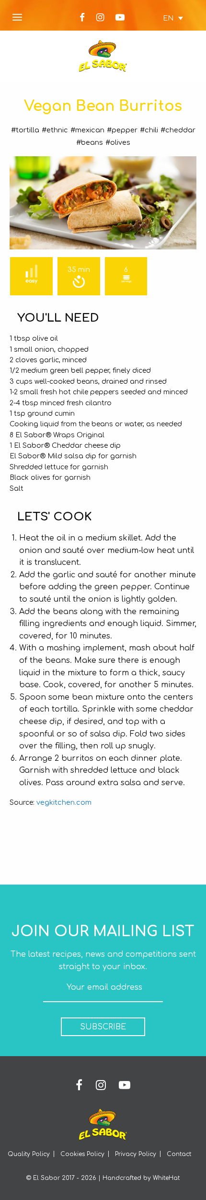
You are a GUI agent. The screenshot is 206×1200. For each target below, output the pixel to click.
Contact (179, 1154)
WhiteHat (166, 1178)
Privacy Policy (135, 1154)
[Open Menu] (17, 17)
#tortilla (25, 130)
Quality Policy (29, 1154)
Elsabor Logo (103, 56)
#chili (149, 130)
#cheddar (177, 130)
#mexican (87, 130)
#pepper (122, 130)
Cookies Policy (82, 1154)
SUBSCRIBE (103, 1027)
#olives (117, 142)
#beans (89, 142)
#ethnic (55, 130)
